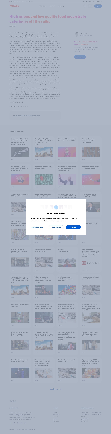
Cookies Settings (37, 227)
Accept (73, 227)
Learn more (63, 220)
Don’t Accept (56, 227)
